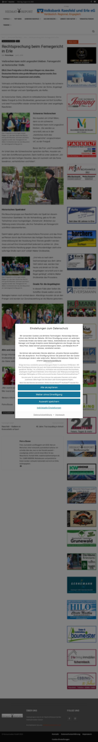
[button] (49, 394)
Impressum (60, 415)
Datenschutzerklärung (52, 361)
